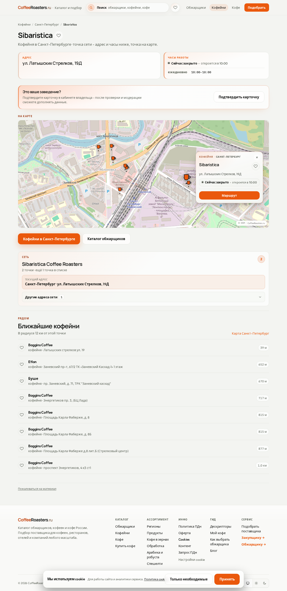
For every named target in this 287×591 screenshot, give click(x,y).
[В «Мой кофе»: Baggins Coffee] (22, 347)
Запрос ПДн (187, 552)
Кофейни (219, 8)
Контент (184, 546)
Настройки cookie (191, 560)
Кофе (236, 8)
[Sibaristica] (186, 178)
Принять (227, 579)
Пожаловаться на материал (37, 488)
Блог (213, 550)
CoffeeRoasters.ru (256, 223)
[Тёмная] (264, 583)
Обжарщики (196, 8)
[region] (143, 174)
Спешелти (155, 563)
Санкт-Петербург (47, 24)
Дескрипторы (221, 526)
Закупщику (251, 537)
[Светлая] (256, 583)
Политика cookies (156, 579)
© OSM (241, 223)
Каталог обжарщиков (106, 239)
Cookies (183, 539)
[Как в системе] (248, 583)
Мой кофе (218, 533)
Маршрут (229, 195)
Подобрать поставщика (251, 528)
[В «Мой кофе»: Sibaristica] (58, 35)
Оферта (184, 533)
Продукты (155, 533)
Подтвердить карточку (239, 97)
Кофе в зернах (158, 539)
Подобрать (257, 8)
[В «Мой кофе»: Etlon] (22, 364)
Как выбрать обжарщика (220, 541)
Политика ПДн (189, 526)
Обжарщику (251, 544)
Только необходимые (189, 579)
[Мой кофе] (175, 7)
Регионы (154, 526)
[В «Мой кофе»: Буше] (22, 381)
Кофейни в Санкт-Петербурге (49, 239)
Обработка (155, 546)
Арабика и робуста (155, 554)
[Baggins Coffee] (120, 190)
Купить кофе (125, 546)
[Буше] (125, 166)
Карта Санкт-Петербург (250, 333)
